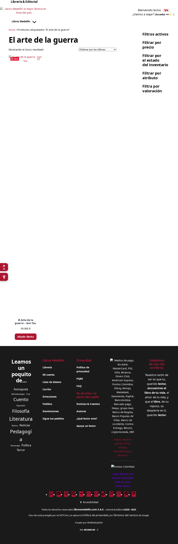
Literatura (21, 418)
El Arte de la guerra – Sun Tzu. (25, 321)
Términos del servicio (125, 515)
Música (15, 425)
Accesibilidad (90, 502)
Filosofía (20, 411)
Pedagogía (21, 435)
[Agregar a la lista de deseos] (38, 59)
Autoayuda (21, 389)
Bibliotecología (18, 394)
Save (16, 58)
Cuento (20, 399)
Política (26, 445)
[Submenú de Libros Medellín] (34, 21)
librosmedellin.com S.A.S (89, 509)
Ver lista (90, 538)
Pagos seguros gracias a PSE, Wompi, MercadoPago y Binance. (123, 447)
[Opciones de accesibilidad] (4, 277)
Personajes (15, 445)
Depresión (20, 405)
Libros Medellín (53, 360)
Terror (21, 450)
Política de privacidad (95, 515)
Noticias (24, 425)
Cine (28, 394)
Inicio (12, 29)
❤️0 (166, 10)
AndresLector (95, 522)
